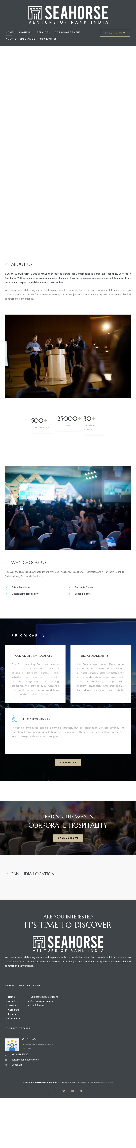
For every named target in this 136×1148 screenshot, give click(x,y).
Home (10, 32)
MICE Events (37, 1005)
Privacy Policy (105, 1082)
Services (43, 32)
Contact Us (48, 39)
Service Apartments (42, 1001)
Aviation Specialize (20, 39)
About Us (25, 32)
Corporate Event (68, 32)
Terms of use (86, 1082)
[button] (115, 33)
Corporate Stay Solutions (44, 997)
